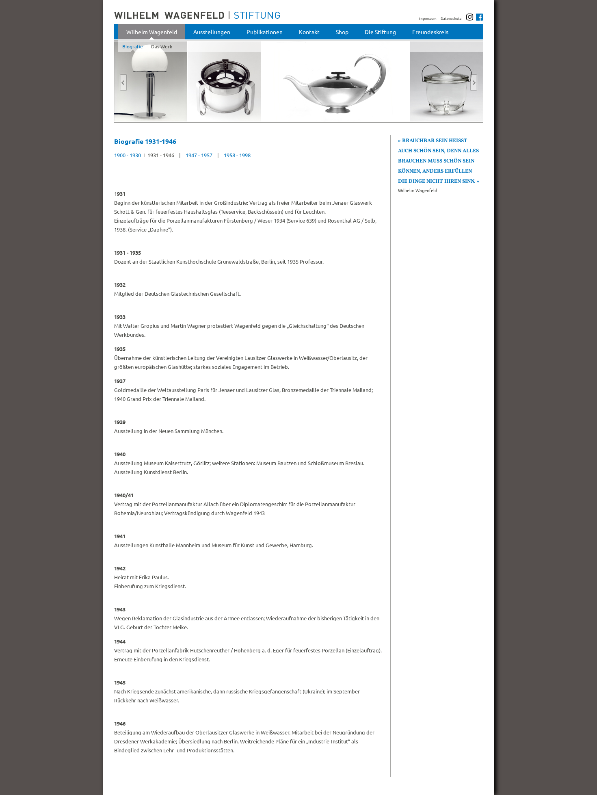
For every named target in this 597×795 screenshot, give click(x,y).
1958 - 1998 (237, 155)
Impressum (428, 18)
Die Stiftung (380, 31)
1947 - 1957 (199, 155)
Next (474, 79)
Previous (123, 79)
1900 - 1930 (128, 155)
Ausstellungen (211, 31)
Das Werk (161, 46)
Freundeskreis (430, 31)
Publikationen (265, 31)
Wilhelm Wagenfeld (151, 31)
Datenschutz (451, 18)
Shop (342, 31)
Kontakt (309, 31)
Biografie (132, 46)
